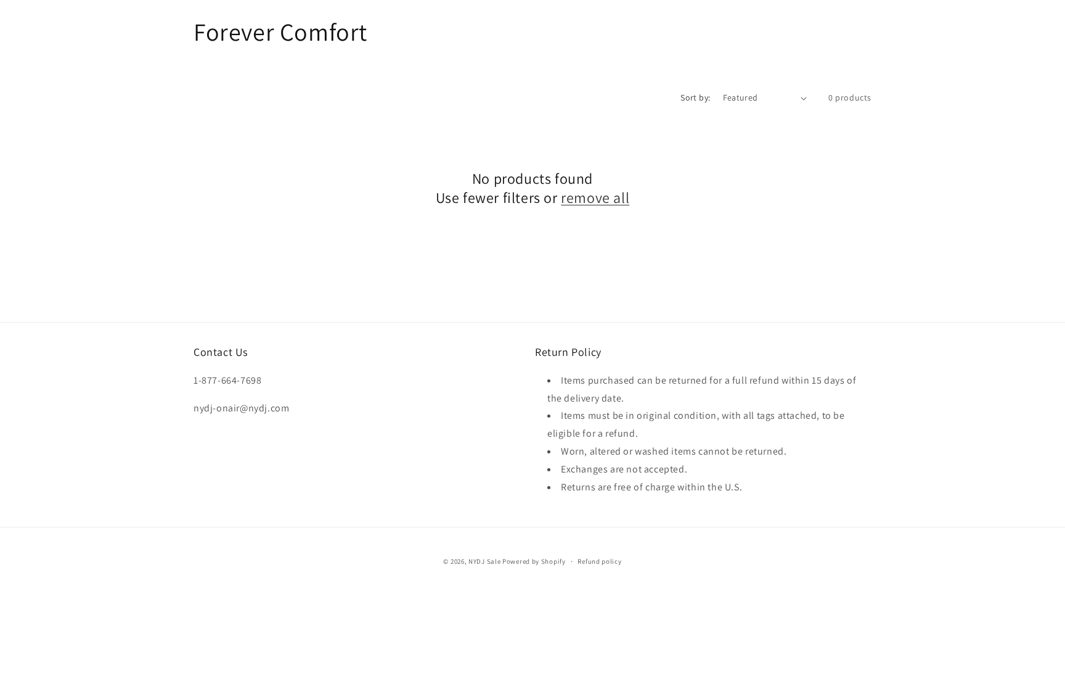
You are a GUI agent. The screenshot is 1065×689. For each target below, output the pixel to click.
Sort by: (695, 97)
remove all (595, 197)
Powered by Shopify (534, 561)
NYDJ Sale (484, 561)
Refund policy (599, 561)
